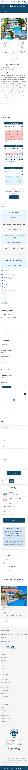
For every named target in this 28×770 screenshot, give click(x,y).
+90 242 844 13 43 (11, 566)
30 (6, 141)
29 (11, 161)
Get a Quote (5, 2)
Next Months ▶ (14, 197)
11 (6, 179)
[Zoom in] (25, 387)
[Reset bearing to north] (25, 391)
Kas (2, 707)
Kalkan (3, 712)
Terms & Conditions (7, 663)
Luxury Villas (5, 690)
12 (22, 154)
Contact (3, 660)
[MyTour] (17, 6)
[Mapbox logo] (5, 417)
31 (9, 141)
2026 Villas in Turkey (7, 685)
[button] (3, 6)
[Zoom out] (25, 389)
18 (19, 156)
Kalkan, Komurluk (6, 718)
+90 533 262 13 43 (11, 563)
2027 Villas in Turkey (7, 682)
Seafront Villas (5, 696)
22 (11, 159)
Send (14, 473)
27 (6, 161)
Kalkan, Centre (5, 715)
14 (9, 156)
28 (9, 161)
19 (22, 156)
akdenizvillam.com (6, 649)
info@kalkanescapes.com (14, 570)
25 (19, 159)
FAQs (2, 665)
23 (15, 159)
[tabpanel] (14, 602)
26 (22, 159)
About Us (4, 657)
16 (15, 156)
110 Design (13, 765)
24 (17, 159)
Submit (14, 520)
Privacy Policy (5, 668)
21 (9, 159)
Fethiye (3, 710)
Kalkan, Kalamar (6, 721)
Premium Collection (7, 688)
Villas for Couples (6, 699)
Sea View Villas (5, 693)
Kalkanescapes (10, 758)
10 (22, 176)
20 (6, 159)
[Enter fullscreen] (25, 394)
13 (6, 156)
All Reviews (4, 674)
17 (17, 156)
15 (11, 156)
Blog (2, 671)
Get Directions (6, 387)
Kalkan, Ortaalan (6, 724)
